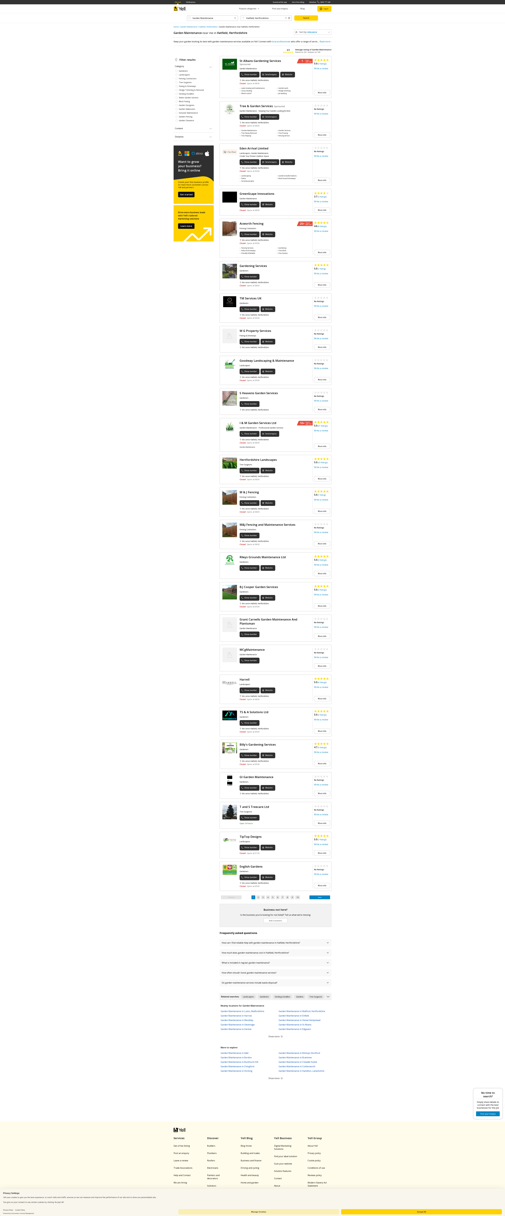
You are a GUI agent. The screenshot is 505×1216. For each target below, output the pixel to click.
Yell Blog (247, 1138)
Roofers (211, 1160)
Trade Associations (183, 1167)
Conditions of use (316, 1167)
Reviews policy (315, 1175)
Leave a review (181, 1160)
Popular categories (247, 8)
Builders (211, 1145)
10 (298, 897)
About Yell (313, 1145)
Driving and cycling (250, 1167)
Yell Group (315, 1138)
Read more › (325, 41)
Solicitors (211, 1185)
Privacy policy (314, 1153)
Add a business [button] (275, 920)
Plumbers (212, 1153)
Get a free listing (298, 2)
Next (320, 897)
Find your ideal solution (285, 1156)
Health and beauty (250, 1175)
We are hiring (180, 1182)
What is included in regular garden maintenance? (246, 962)
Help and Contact (182, 1175)
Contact (278, 1178)
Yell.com (178, 2)
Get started (186, 194)
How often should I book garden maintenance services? (249, 972)
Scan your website (283, 1163)
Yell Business (190, 2)
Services (179, 1138)
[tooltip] (289, 18)
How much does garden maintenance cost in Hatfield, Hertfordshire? (255, 952)
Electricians (212, 1167)
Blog (302, 8)
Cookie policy (314, 1160)
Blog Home (246, 1145)
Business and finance (251, 1160)
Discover (213, 1138)
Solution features (282, 1171)
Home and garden (249, 1182)
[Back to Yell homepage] (180, 9)
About (277, 1185)
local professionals (281, 41)
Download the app (280, 2)
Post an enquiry (181, 1153)
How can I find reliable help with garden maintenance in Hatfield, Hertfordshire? (261, 942)
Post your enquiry (280, 8)
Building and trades (250, 1153)
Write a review (321, 68)
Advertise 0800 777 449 (319, 2)
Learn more (186, 226)
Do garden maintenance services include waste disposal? (249, 982)
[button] (235, 18)
